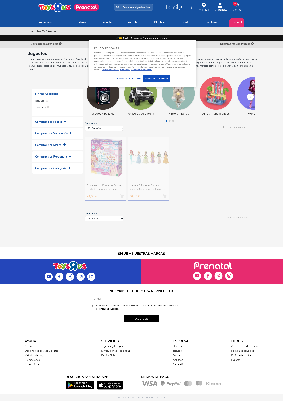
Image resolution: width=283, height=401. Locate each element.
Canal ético (179, 364)
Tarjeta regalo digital (112, 346)
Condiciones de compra (244, 346)
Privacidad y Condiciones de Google (136, 69)
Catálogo (211, 22)
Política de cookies (242, 355)
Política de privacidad (108, 308)
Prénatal (237, 22)
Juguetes (107, 22)
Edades (185, 22)
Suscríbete (141, 318)
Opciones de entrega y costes (41, 351)
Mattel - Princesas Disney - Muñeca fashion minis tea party (147, 187)
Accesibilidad (32, 364)
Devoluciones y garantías (115, 351)
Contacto (30, 346)
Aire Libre (133, 22)
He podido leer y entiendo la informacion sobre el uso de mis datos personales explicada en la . (137, 307)
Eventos (235, 360)
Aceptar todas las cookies (156, 78)
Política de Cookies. (110, 69)
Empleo (177, 355)
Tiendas (177, 351)
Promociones (45, 22)
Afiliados (178, 360)
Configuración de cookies (129, 78)
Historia (177, 346)
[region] (142, 63)
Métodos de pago (35, 355)
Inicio (30, 31)
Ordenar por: (91, 123)
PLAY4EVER (160, 22)
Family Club (108, 355)
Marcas (82, 22)
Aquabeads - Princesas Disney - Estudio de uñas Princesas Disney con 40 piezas (104, 188)
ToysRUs (41, 31)
